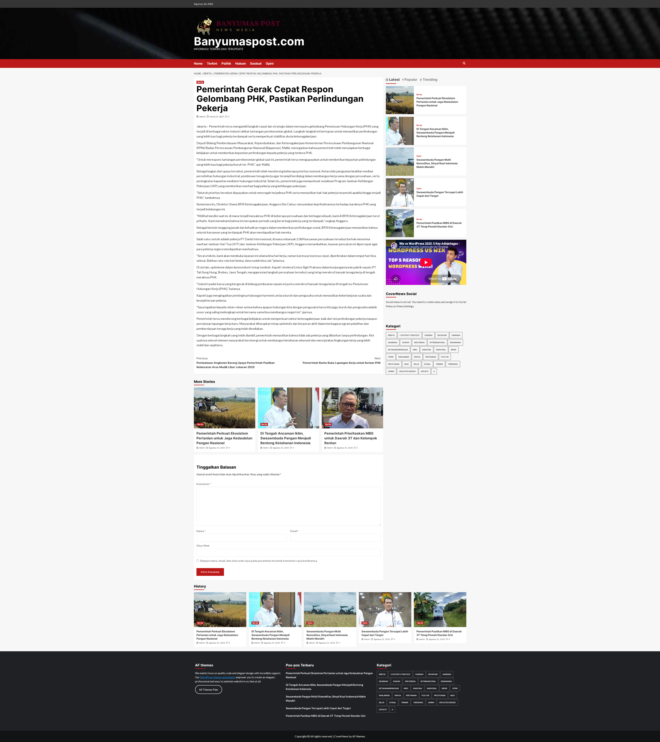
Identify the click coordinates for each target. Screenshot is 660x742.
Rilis (406, 364)
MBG (415, 349)
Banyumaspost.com (249, 41)
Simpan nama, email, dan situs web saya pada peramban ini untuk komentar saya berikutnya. (259, 560)
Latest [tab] (394, 79)
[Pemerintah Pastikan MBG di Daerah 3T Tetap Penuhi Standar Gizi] (400, 222)
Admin (202, 116)
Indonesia (419, 342)
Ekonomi (442, 335)
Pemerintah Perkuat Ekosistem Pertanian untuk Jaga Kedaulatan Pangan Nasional (224, 438)
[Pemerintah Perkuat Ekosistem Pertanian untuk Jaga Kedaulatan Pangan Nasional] (224, 407)
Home (198, 63)
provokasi (393, 364)
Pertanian (430, 357)
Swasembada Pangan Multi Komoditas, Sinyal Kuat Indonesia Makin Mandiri (437, 163)
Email (294, 531)
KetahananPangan (398, 349)
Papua (417, 357)
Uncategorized (407, 371)
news (453, 349)
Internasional (437, 342)
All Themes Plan (208, 689)
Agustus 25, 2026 (217, 448)
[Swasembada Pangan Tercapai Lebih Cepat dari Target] (400, 192)
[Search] (464, 63)
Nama (201, 531)
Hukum (240, 63)
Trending (453, 364)
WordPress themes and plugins (217, 677)
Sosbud (255, 63)
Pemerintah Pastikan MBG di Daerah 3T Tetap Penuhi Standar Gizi (325, 715)
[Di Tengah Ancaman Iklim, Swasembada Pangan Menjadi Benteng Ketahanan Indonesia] (288, 407)
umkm (391, 371)
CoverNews (341, 736)
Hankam (456, 335)
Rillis (416, 364)
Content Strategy (410, 335)
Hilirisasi (392, 342)
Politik (226, 63)
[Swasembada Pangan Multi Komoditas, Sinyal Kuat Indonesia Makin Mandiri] (400, 161)
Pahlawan (403, 357)
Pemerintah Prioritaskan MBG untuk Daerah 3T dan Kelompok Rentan (350, 438)
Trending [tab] (429, 79)
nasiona (426, 349)
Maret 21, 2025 (217, 116)
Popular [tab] (410, 79)
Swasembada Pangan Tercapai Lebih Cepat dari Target (318, 708)
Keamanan (455, 342)
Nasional (441, 349)
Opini (270, 63)
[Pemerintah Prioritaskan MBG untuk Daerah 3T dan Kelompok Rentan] (352, 407)
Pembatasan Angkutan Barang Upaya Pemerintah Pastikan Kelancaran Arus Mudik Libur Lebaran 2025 (235, 363)
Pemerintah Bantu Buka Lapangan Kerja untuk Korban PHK (342, 360)
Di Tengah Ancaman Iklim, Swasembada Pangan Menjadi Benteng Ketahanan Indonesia (285, 438)
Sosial (427, 364)
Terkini (212, 63)
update (424, 371)
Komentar (203, 483)
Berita (200, 82)
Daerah (428, 335)
